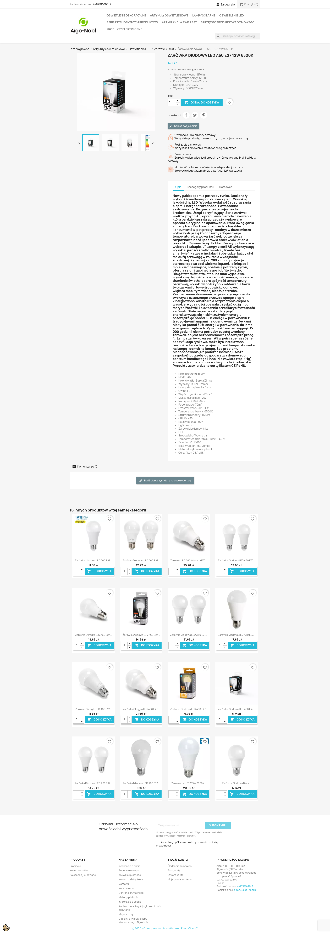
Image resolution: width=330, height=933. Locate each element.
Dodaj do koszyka (201, 102)
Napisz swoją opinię (185, 126)
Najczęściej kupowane (83, 875)
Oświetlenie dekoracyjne (126, 15)
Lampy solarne (203, 15)
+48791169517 (102, 4)
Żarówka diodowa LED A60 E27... (141, 560)
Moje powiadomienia (179, 879)
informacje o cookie (130, 901)
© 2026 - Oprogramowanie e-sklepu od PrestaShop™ (165, 928)
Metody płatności (129, 897)
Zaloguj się (174, 870)
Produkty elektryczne (124, 29)
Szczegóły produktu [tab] (200, 187)
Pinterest (203, 115)
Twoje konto (178, 860)
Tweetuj (194, 115)
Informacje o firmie (129, 866)
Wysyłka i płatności (130, 875)
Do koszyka (99, 571)
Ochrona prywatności (131, 892)
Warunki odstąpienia (131, 879)
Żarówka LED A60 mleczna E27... (188, 560)
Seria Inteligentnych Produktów (132, 22)
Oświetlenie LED (231, 15)
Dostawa (124, 883)
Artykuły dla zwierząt (179, 22)
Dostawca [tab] (225, 187)
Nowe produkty (79, 870)
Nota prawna (126, 888)
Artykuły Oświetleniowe (169, 15)
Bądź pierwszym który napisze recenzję (167, 480)
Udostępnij (186, 115)
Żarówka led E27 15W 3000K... (188, 783)
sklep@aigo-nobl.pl (245, 889)
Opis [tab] (178, 187)
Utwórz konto (176, 875)
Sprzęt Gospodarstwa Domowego (228, 22)
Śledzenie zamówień (180, 866)
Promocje (75, 866)
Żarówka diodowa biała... (236, 783)
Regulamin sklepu (129, 870)
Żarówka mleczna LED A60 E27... (93, 560)
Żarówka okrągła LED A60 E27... (93, 634)
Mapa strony (126, 914)
